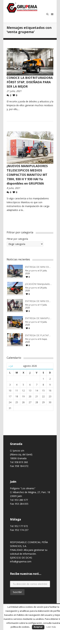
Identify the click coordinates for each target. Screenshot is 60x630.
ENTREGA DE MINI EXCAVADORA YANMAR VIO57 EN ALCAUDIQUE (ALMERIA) (38, 267)
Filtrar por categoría (17, 238)
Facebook (12, 601)
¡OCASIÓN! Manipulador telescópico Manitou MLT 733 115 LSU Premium (38, 284)
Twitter (22, 601)
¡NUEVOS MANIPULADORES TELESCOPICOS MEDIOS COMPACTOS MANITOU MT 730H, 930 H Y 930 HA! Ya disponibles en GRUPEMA (27, 174)
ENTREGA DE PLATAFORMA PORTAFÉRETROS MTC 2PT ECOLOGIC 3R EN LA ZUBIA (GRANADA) (38, 335)
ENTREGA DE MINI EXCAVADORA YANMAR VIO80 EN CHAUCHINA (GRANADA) (38, 301)
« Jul (10, 366)
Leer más (51, 626)
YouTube (26, 601)
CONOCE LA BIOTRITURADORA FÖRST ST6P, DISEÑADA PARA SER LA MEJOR (30, 82)
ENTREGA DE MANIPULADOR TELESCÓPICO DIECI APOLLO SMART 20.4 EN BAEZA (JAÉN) (38, 318)
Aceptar (38, 626)
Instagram (17, 601)
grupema (33, 270)
